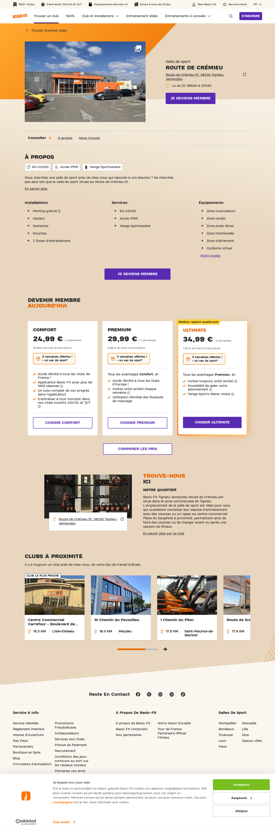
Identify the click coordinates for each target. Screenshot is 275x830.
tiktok (183, 694)
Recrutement (65, 751)
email (172, 694)
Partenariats (23, 746)
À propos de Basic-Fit (133, 723)
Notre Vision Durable (174, 723)
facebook (138, 694)
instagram (160, 694)
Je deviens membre (191, 98)
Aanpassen (239, 797)
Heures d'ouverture (28, 735)
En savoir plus (36, 188)
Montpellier (228, 723)
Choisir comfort (62, 423)
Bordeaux (226, 729)
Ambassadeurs (67, 733)
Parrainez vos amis (70, 771)
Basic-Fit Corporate (131, 729)
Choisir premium (137, 423)
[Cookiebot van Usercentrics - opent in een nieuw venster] (26, 822)
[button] (257, 4)
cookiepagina (63, 802)
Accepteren (241, 784)
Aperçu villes (252, 740)
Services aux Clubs (70, 739)
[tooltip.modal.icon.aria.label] (59, 211)
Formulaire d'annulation (32, 764)
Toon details (61, 822)
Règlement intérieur (28, 729)
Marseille (249, 723)
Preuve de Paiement (71, 745)
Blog (16, 758)
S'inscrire (251, 16)
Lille (245, 729)
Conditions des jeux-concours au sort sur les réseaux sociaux (72, 761)
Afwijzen (241, 811)
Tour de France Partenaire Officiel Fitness (172, 733)
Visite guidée (210, 255)
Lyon (222, 740)
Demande (229, 16)
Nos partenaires (129, 735)
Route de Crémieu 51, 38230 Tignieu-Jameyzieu (195, 77)
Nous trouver (89, 138)
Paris (223, 746)
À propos (65, 138)
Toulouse (226, 735)
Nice (245, 735)
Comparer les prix (137, 449)
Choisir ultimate (212, 422)
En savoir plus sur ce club (163, 533)
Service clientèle (25, 723)
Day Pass (20, 740)
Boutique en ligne (26, 752)
